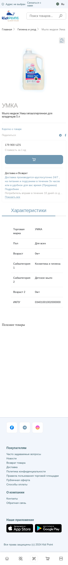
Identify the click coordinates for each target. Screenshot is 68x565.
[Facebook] (65, 135)
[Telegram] (60, 135)
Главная (7, 29)
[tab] (28, 210)
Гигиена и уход (27, 29)
